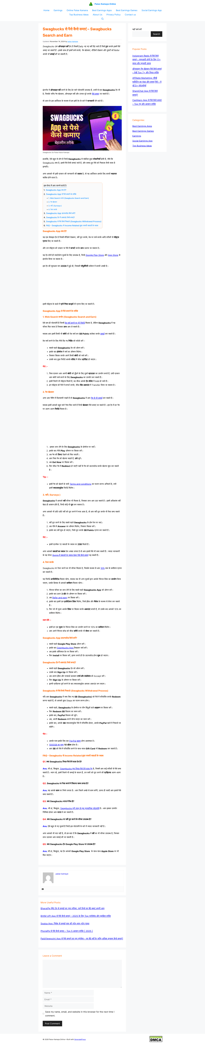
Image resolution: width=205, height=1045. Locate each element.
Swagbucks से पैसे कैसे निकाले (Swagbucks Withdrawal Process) (73, 221)
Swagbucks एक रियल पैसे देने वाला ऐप (76, 768)
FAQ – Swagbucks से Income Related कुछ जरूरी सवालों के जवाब (72, 225)
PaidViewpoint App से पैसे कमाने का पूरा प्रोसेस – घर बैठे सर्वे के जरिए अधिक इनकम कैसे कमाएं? (82, 938)
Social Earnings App (152, 10)
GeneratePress (80, 1039)
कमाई (102, 333)
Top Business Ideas (79, 14)
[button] (102, 19)
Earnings (58, 10)
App (71, 647)
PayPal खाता (75, 741)
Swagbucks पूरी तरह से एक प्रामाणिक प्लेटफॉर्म (79, 808)
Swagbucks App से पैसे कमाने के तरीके (61, 194)
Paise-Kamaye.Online (105, 4)
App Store (113, 255)
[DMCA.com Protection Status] (155, 1041)
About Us (97, 14)
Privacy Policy (113, 14)
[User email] (43, 889)
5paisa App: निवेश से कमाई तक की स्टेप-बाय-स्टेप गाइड (65, 923)
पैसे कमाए (95, 94)
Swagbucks (63, 647)
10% (103, 568)
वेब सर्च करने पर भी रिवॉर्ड (75, 323)
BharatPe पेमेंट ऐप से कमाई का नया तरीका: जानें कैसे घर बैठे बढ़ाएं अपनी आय (72, 908)
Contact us (130, 14)
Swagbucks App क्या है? (56, 190)
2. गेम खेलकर (52, 202)
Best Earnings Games (126, 10)
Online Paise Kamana (77, 10)
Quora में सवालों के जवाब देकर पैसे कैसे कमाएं (70, 555)
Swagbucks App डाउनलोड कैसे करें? (60, 213)
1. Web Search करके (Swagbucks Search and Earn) (68, 198)
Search (156, 34)
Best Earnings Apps (102, 10)
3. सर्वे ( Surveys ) (55, 206)
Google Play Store (95, 255)
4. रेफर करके (52, 209)
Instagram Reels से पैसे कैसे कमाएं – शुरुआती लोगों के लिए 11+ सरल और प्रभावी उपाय (146, 59)
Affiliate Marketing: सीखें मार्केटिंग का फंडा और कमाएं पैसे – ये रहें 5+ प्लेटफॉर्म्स (146, 82)
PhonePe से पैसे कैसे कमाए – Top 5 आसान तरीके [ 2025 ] (67, 931)
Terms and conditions (80, 484)
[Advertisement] (82, 72)
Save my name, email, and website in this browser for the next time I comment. (79, 1014)
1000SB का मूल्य (56, 744)
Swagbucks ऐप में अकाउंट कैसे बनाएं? (60, 217)
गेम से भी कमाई (96, 398)
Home (46, 10)
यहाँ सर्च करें (137, 29)
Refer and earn (59, 597)
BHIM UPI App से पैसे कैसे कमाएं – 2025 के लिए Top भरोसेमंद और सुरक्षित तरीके (76, 916)
